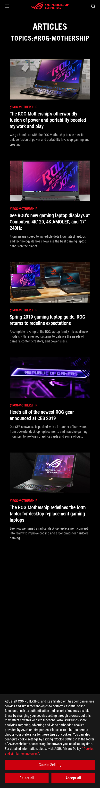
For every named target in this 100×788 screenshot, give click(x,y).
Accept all (73, 778)
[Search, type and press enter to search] (93, 6)
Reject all (26, 778)
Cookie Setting (50, 764)
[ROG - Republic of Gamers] (50, 6)
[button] (7, 6)
